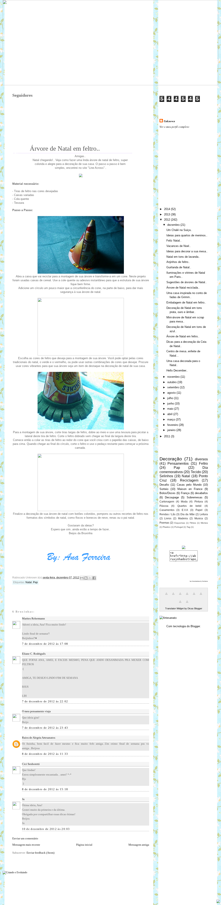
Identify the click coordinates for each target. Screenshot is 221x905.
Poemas (164, 522)
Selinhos (166, 476)
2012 (167, 219)
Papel (199, 510)
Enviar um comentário (25, 838)
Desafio (164, 484)
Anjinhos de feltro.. (178, 262)
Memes (204, 523)
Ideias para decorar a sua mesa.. (187, 251)
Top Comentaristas (194, 581)
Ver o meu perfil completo (174, 127)
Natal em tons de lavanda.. (183, 256)
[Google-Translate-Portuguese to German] (180, 596)
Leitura (204, 514)
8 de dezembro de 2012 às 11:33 (45, 753)
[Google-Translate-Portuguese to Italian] (187, 596)
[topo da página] (218, 902)
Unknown (169, 121)
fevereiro (173, 424)
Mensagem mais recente (26, 844)
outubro (172, 382)
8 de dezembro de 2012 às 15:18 (45, 789)
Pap (35, 582)
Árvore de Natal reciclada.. (183, 287)
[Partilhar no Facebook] (94, 578)
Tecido (196, 472)
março (171, 419)
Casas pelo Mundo (189, 484)
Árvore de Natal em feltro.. (182, 336)
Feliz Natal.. (174, 240)
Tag (188, 527)
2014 (167, 209)
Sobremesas (194, 497)
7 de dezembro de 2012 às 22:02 (45, 701)
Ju (23, 799)
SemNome (205, 581)
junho (171, 403)
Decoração (170, 458)
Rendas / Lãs (167, 514)
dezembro (173, 224)
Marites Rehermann (33, 618)
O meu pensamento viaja (36, 711)
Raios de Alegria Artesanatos (38, 737)
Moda (184, 501)
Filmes (193, 523)
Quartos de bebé (189, 505)
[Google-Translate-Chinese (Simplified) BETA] (166, 596)
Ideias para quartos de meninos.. (186, 235)
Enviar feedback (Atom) (40, 852)
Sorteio (163, 489)
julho (170, 398)
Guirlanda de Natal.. (178, 267)
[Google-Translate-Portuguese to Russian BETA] (180, 604)
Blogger (195, 626)
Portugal (178, 527)
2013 (167, 214)
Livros (167, 518)
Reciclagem (189, 480)
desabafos (201, 493)
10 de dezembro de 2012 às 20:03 (46, 829)
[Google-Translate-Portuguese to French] (173, 596)
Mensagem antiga (138, 844)
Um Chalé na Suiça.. (179, 230)
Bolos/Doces (167, 493)
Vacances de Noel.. (178, 246)
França (185, 493)
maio (170, 408)
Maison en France (189, 489)
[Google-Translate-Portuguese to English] (200, 596)
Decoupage (172, 497)
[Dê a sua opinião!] (86, 578)
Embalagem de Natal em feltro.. (186, 302)
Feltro (203, 463)
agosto (172, 392)
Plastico (166, 527)
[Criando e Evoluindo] (15, 871)
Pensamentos (178, 463)
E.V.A (185, 510)
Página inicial (84, 844)
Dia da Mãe (187, 514)
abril (170, 414)
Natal (28, 582)
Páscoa (163, 505)
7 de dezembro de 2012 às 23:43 (45, 727)
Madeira (183, 518)
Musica (198, 518)
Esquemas (179, 523)
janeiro (171, 430)
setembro (173, 387)
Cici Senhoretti (31, 764)
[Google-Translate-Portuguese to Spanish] (187, 604)
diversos (201, 459)
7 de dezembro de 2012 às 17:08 (45, 643)
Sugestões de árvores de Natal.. (186, 282)
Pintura (198, 501)
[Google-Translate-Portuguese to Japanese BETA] (194, 596)
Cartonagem (166, 501)
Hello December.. (177, 370)
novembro (173, 376)
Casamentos (166, 510)
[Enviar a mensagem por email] (82, 578)
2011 (167, 436)
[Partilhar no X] (90, 578)
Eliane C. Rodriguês (34, 653)
